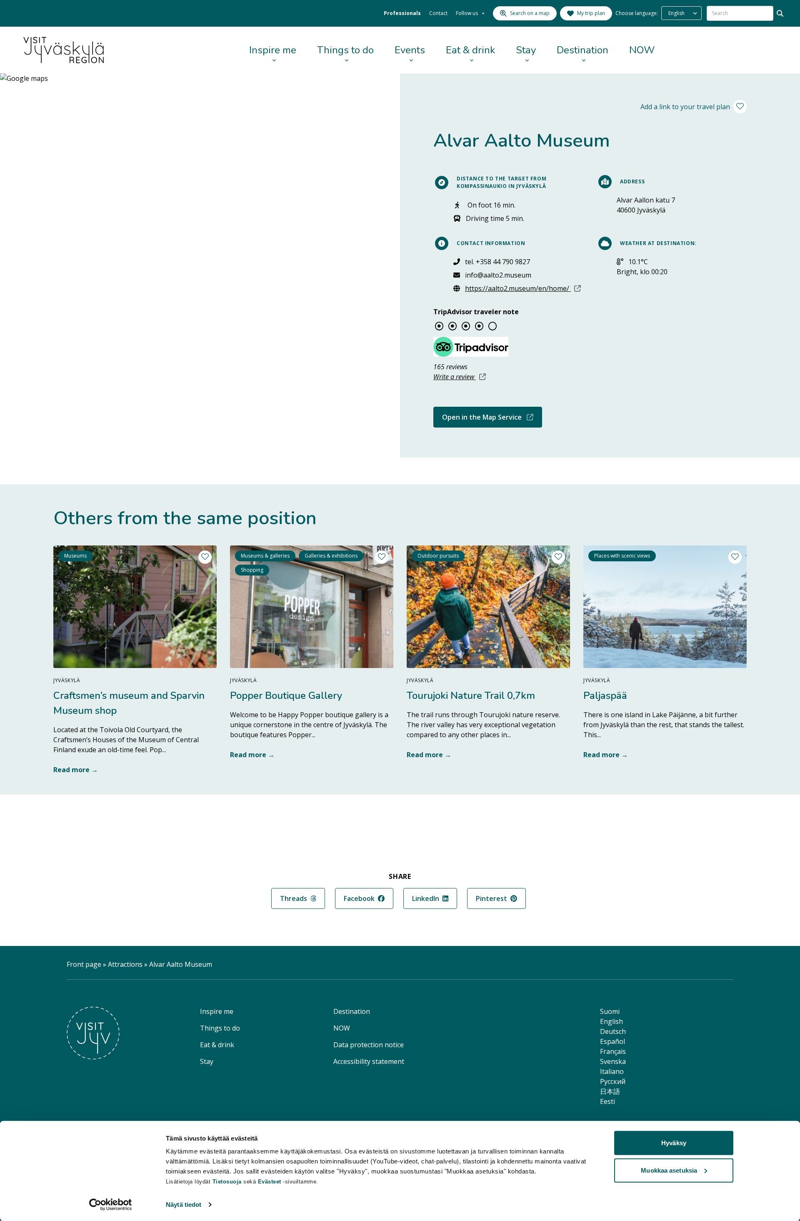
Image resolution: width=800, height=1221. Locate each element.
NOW (642, 50)
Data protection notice (368, 1044)
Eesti (607, 1101)
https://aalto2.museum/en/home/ (523, 288)
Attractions (125, 964)
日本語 (610, 1091)
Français (613, 1051)
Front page (84, 964)
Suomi (610, 1011)
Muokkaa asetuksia (669, 1169)
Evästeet (270, 1181)
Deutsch (613, 1031)
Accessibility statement (368, 1061)
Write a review (459, 376)
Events (410, 50)
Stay (526, 50)
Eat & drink (470, 50)
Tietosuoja (227, 1181)
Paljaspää (605, 695)
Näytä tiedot (183, 1204)
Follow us (467, 13)
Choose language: (636, 13)
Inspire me (272, 50)
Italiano (612, 1071)
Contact (438, 13)
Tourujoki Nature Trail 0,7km (471, 695)
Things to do (345, 50)
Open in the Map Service (492, 417)
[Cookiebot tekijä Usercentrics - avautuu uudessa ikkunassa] (110, 1204)
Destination (582, 50)
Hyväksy (673, 1142)
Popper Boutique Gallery (286, 695)
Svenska (613, 1061)
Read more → (75, 769)
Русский (612, 1081)
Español (612, 1041)
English (611, 1021)
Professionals (402, 13)
